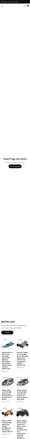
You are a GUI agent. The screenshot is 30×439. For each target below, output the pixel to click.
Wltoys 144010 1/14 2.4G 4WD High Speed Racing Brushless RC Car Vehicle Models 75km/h (7, 426)
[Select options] (6, 348)
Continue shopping (15, 166)
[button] (25, 6)
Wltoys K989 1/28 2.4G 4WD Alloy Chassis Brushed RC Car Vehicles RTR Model (7, 394)
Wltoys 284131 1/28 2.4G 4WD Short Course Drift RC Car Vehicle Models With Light (22, 394)
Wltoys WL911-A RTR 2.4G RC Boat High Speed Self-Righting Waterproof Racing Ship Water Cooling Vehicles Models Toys (7, 361)
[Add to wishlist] (9, 348)
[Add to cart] (19, 348)
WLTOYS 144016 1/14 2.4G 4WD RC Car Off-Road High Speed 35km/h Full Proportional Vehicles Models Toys (22, 359)
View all (7, 332)
